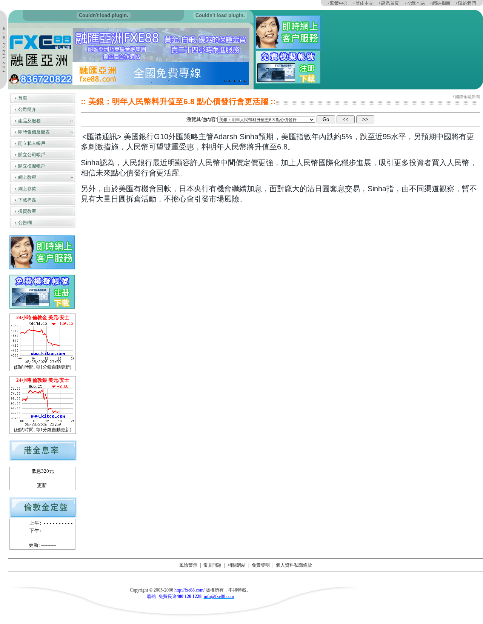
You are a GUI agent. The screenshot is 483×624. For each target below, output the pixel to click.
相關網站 (237, 565)
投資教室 (27, 211)
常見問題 (212, 565)
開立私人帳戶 (31, 143)
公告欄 (25, 222)
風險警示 (188, 565)
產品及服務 (29, 120)
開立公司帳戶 (31, 154)
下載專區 (27, 200)
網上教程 (27, 177)
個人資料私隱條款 (294, 565)
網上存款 (27, 188)
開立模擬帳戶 (31, 166)
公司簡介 (27, 109)
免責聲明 (261, 565)
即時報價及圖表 (34, 132)
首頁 (22, 98)
